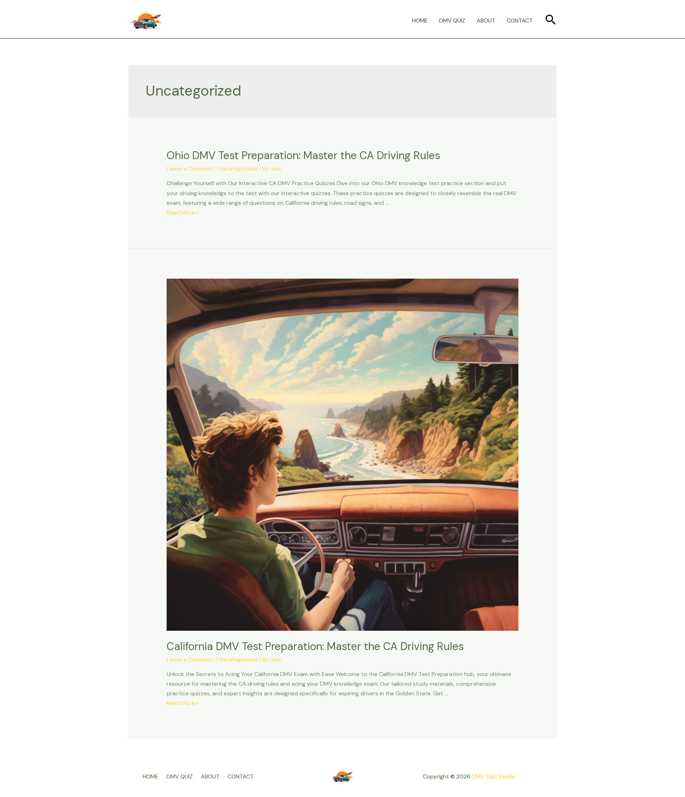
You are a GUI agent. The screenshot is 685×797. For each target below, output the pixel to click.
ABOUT (486, 20)
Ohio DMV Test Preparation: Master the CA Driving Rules (303, 155)
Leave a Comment (190, 168)
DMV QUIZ (452, 20)
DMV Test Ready (493, 776)
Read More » (183, 212)
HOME (420, 20)
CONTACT (520, 20)
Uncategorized (238, 168)
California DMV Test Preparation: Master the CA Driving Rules (315, 646)
